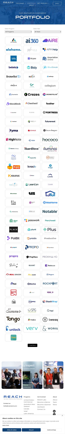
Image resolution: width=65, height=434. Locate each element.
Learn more (5, 425)
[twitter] (54, 414)
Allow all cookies (11, 430)
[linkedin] (54, 411)
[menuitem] (20, 3)
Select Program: (9, 28)
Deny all (31, 430)
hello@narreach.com (10, 406)
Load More (32, 345)
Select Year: (36, 28)
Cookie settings (51, 430)
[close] (62, 415)
